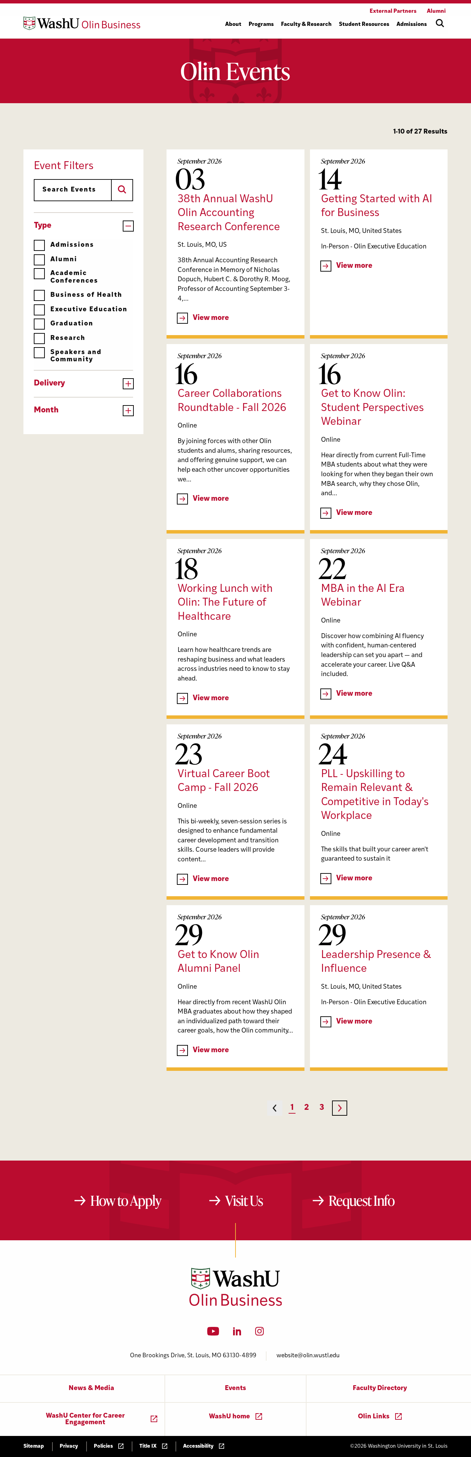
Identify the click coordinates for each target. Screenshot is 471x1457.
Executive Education (89, 309)
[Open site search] (440, 23)
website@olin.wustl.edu (308, 1356)
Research (68, 338)
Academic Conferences (74, 277)
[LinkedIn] (237, 1333)
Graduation (71, 324)
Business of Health (86, 295)
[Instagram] (259, 1333)
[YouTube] (213, 1333)
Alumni (63, 259)
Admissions (72, 245)
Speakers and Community (76, 356)
